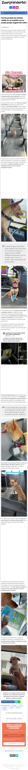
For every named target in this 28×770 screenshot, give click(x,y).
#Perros (20, 705)
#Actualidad (14, 705)
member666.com (5, 27)
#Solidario (5, 707)
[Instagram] (14, 755)
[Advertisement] (14, 55)
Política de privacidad (14, 768)
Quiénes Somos (19, 766)
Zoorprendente (5, 764)
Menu (3, 12)
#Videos (11, 707)
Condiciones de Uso (10, 766)
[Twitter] (17, 755)
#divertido (18, 707)
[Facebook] (11, 755)
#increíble (4, 709)
